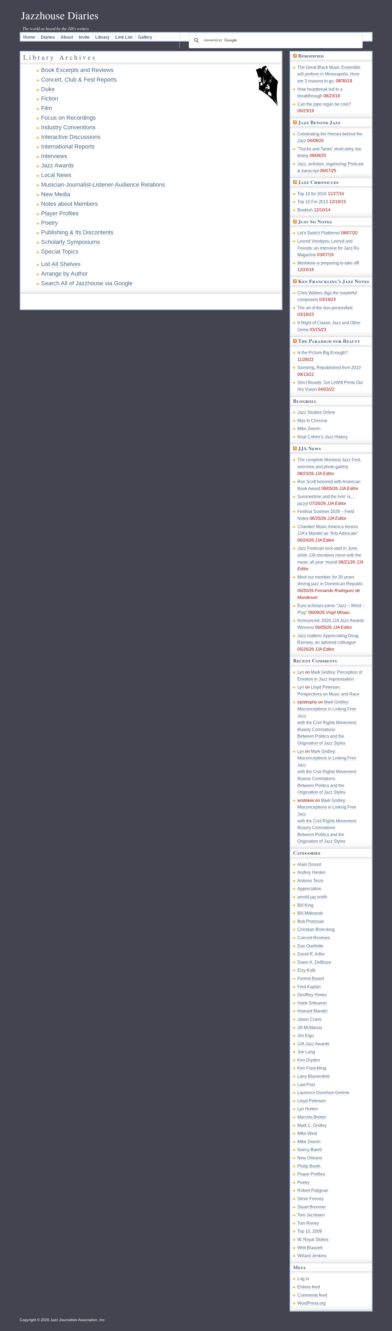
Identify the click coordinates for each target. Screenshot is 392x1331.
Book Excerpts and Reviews (77, 70)
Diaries (48, 37)
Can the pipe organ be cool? (324, 104)
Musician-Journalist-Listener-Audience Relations (103, 184)
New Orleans (309, 1158)
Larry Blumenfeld (313, 1076)
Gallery (145, 37)
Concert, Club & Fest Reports (79, 79)
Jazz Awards (57, 165)
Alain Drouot (309, 864)
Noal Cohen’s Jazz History (322, 437)
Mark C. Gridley (312, 1125)
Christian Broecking (316, 929)
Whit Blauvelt (309, 1247)
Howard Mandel (312, 1011)
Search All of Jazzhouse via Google (87, 283)
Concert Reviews (313, 937)
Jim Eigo (305, 1035)
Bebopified (311, 55)
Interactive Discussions (71, 137)
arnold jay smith (312, 897)
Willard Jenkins (311, 1255)
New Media (55, 194)
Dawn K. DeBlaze (314, 962)
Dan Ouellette (310, 946)
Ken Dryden (308, 1060)
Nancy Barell (309, 1149)
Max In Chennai (312, 420)
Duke (48, 89)
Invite (84, 37)
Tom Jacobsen (311, 1215)
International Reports (68, 146)
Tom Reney (308, 1223)
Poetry (49, 222)
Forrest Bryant (310, 978)
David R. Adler (311, 954)
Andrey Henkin (311, 872)
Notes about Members (69, 203)
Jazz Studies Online (316, 412)
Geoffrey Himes (312, 994)
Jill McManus (309, 1027)
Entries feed (308, 1287)
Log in (303, 1278)
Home (29, 37)
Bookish (305, 210)
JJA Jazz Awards (313, 1044)
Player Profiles (60, 213)
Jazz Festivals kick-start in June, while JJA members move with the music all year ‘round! (329, 555)
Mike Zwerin (309, 428)
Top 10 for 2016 (312, 193)
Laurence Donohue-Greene (323, 1092)
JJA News (309, 448)
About (67, 37)
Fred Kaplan (309, 986)
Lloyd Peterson (311, 1101)
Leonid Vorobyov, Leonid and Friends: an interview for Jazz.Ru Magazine (328, 248)
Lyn (300, 672)
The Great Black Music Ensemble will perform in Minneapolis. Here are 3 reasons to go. (329, 74)
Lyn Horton (307, 1109)
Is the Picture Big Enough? (322, 352)
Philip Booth (309, 1166)
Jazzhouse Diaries (60, 15)
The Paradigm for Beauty (329, 341)
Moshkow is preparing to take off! (328, 263)
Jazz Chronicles (318, 182)
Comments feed (312, 1295)
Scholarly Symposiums (70, 242)
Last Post (306, 1084)
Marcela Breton (311, 1117)
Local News (56, 175)
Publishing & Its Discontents (77, 232)
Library (102, 37)
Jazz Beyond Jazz (319, 122)
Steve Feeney (310, 1198)
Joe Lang (306, 1051)
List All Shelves (61, 264)
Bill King (305, 905)
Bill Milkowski (310, 913)
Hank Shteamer (312, 1003)
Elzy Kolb (306, 970)
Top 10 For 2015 (312, 201)
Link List (124, 37)
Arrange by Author (64, 273)
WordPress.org (311, 1303)
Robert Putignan (312, 1190)
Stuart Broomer (311, 1207)
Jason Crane (309, 1019)
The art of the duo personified (325, 307)
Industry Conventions (68, 127)
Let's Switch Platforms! (318, 233)
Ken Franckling (311, 1068)
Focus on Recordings (68, 117)
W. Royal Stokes (313, 1239)
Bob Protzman (310, 921)
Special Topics (59, 251)
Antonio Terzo (310, 880)
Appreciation (309, 888)
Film (46, 108)
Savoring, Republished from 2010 (329, 367)
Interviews (54, 156)
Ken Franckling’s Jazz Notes (333, 281)
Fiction (49, 98)
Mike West (307, 1133)
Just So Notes (315, 221)
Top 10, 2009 (309, 1231)
